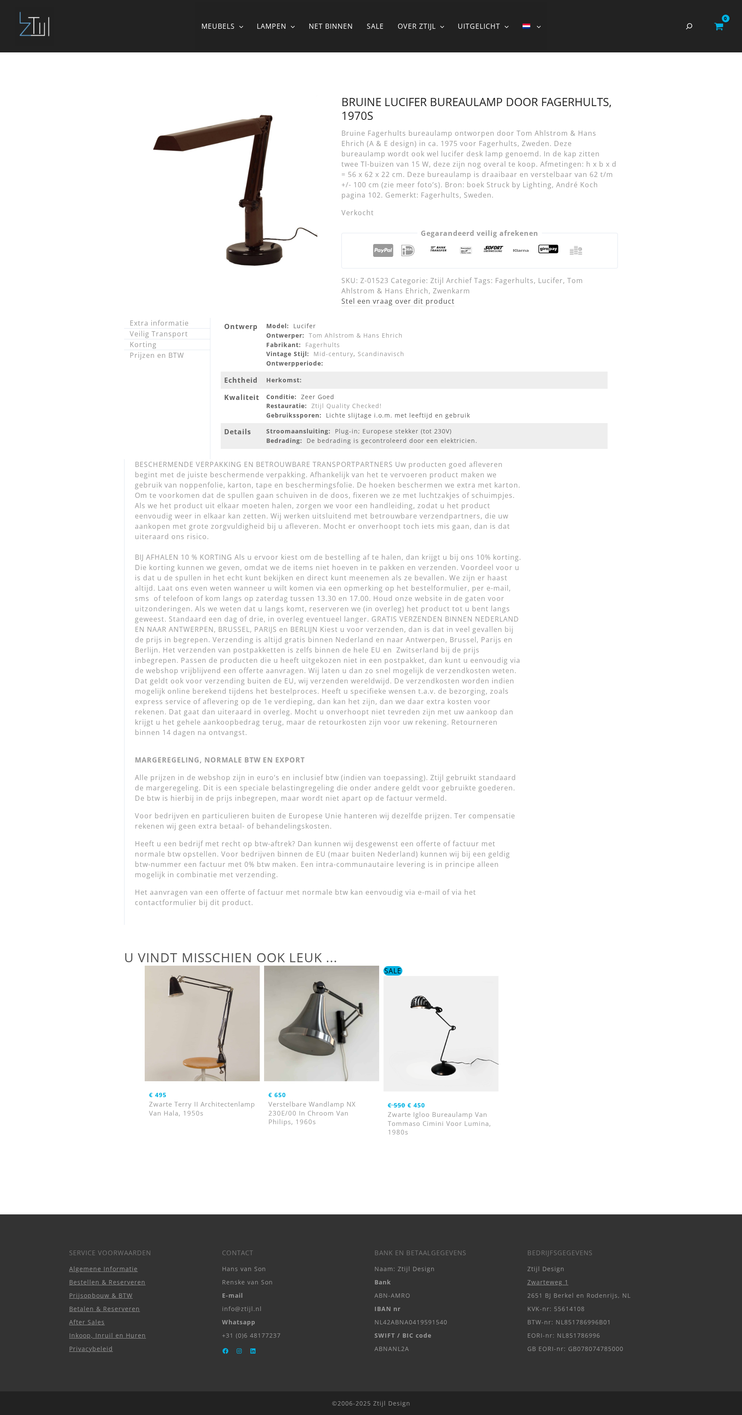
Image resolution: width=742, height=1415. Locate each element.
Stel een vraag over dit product (398, 301)
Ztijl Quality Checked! (346, 406)
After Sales (87, 1321)
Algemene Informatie (103, 1268)
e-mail (429, 892)
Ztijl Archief (451, 280)
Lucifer (550, 280)
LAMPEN (271, 26)
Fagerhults (514, 280)
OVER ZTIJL (417, 26)
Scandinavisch (381, 354)
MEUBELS (218, 26)
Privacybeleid (91, 1348)
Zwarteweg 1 (548, 1282)
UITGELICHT (479, 26)
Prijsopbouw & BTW (101, 1295)
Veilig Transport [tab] (159, 334)
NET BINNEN (331, 26)
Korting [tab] (143, 344)
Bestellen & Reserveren (107, 1282)
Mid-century (333, 354)
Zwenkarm (451, 291)
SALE (375, 26)
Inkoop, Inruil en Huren (107, 1335)
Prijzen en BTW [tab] (157, 355)
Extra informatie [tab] (159, 323)
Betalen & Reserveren (104, 1308)
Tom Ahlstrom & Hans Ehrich (356, 335)
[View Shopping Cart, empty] (718, 26)
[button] (239, 26)
